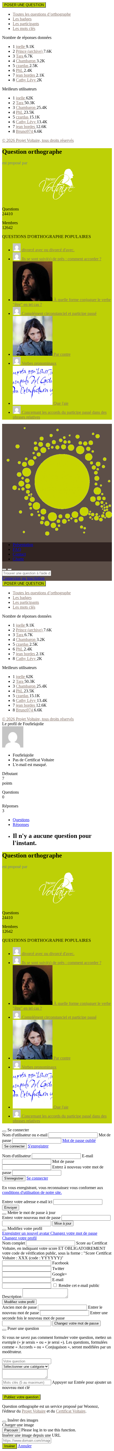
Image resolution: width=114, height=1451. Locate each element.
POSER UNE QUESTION (24, 5)
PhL (20, 70)
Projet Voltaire (34, 1411)
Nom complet (13, 1243)
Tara (20, 56)
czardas (22, 65)
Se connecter (37, 1178)
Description (11, 1296)
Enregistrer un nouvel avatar (26, 1233)
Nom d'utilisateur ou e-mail (25, 1135)
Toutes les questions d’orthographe (42, 14)
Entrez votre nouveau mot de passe (31, 1217)
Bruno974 (25, 131)
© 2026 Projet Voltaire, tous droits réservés (38, 140)
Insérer (9, 1446)
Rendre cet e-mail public (79, 1285)
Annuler (25, 1446)
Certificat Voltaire (70, 1411)
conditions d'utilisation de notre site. (32, 1192)
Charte (18, 559)
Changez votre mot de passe (73, 1233)
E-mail (87, 1156)
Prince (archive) (29, 51)
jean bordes (26, 75)
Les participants (26, 23)
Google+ (59, 1274)
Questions (21, 819)
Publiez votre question (21, 1397)
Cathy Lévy (26, 80)
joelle (21, 46)
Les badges (22, 19)
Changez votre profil (19, 1238)
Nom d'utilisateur (17, 1156)
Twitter (58, 1268)
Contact (19, 554)
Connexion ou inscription (23, 578)
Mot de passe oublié (79, 1140)
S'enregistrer (38, 1146)
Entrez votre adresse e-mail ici (27, 1201)
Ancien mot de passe (19, 1307)
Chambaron (26, 61)
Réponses (21, 824)
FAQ (17, 549)
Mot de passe (63, 1161)
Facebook (60, 1263)
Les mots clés (24, 28)
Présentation (23, 544)
